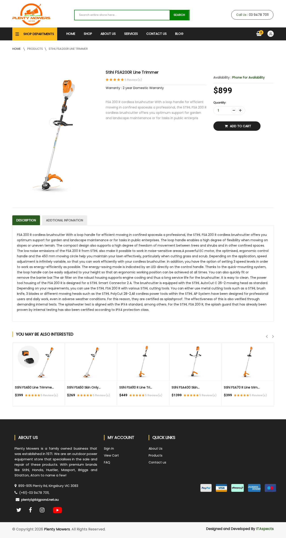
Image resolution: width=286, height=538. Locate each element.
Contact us (157, 462)
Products (35, 49)
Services (131, 33)
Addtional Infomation (64, 220)
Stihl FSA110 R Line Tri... (135, 387)
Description (26, 220)
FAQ (107, 462)
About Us (108, 33)
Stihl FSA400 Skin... (186, 387)
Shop (88, 33)
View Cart (111, 455)
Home (70, 33)
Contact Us (156, 33)
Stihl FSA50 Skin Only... (84, 387)
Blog (179, 33)
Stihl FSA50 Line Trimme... (34, 387)
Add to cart (240, 126)
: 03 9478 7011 (252, 14)
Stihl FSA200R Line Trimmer (68, 49)
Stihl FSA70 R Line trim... (242, 387)
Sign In (109, 448)
